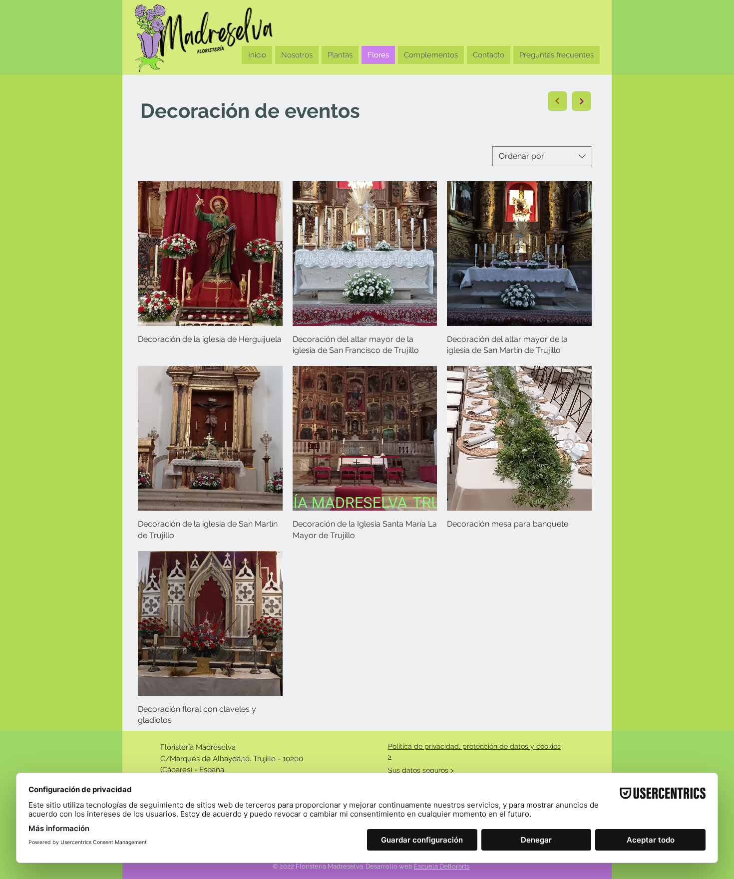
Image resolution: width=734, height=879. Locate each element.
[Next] (557, 101)
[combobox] (542, 156)
